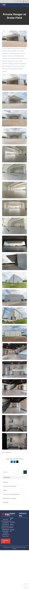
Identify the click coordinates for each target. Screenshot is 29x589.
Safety (12, 524)
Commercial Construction (9, 486)
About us (11, 518)
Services (12, 522)
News (11, 527)
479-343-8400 (19, 1)
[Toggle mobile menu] (27, 5)
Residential (6, 502)
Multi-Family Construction (9, 498)
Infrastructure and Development (11, 494)
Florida (5, 490)
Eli (3, 452)
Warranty (26, 1)
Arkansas (5, 482)
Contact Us (12, 530)
